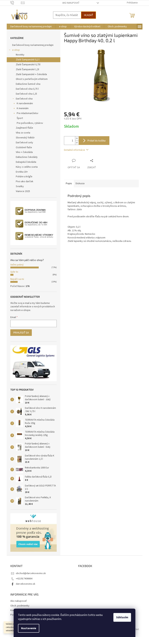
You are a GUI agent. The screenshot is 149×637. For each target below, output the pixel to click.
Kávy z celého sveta (27, 167)
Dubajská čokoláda (26, 162)
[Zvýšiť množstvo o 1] (77, 138)
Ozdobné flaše (24, 147)
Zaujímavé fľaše (24, 128)
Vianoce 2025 (23, 191)
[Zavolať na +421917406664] (15, 2)
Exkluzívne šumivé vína (28, 84)
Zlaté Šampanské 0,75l (28, 64)
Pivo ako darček (24, 181)
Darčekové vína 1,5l (26, 94)
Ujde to (14, 272)
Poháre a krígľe (24, 176)
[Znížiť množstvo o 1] (77, 143)
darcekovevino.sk (25, 584)
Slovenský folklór (25, 137)
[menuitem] (31, 26)
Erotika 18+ (22, 172)
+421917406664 (24, 578)
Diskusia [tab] (80, 183)
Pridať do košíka (96, 140)
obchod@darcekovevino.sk (31, 573)
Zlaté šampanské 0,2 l (27, 59)
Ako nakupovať (70, 3)
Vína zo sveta (23, 133)
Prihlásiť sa (21, 332)
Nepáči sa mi (17, 279)
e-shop (16, 50)
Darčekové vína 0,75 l (27, 89)
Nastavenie (28, 628)
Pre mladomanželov (27, 113)
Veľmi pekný (17, 265)
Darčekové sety (24, 142)
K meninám (23, 108)
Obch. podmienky (19, 606)
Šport (20, 118)
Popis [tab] (69, 183)
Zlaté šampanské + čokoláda (31, 74)
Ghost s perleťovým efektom (32, 79)
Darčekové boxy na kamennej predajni (32, 45)
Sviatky (20, 186)
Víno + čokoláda (24, 152)
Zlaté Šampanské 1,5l (27, 69)
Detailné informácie (74, 150)
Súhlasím (122, 617)
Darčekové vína (24, 99)
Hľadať (88, 15)
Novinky (20, 55)
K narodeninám (25, 103)
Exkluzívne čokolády (27, 157)
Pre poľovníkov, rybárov (30, 123)
